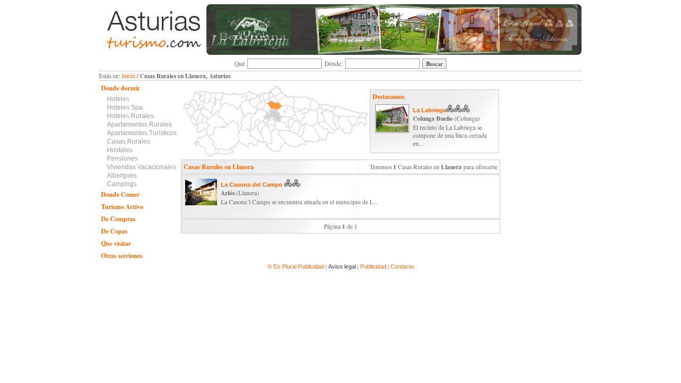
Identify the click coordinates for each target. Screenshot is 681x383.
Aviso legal (342, 266)
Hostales (119, 150)
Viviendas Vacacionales (141, 167)
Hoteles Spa (125, 107)
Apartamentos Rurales (139, 124)
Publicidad (373, 266)
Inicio (128, 76)
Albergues (122, 175)
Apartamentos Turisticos (142, 133)
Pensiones (122, 158)
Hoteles (118, 99)
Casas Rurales (128, 141)
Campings (122, 184)
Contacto (402, 266)
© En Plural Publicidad (297, 266)
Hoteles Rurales (130, 116)
